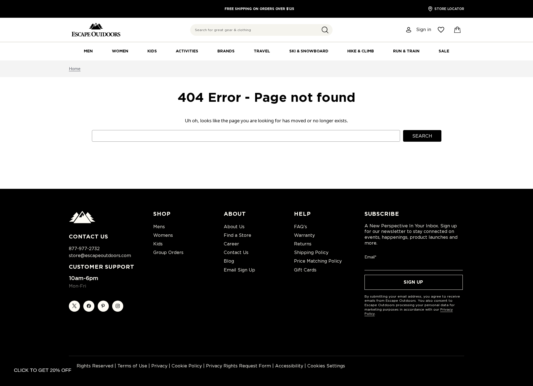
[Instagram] (117, 306)
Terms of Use (132, 366)
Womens (163, 235)
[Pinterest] (103, 306)
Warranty (304, 235)
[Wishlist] (441, 30)
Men (88, 51)
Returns (302, 244)
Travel (262, 51)
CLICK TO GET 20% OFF (42, 370)
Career (231, 244)
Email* (370, 257)
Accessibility (289, 366)
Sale (444, 51)
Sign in (423, 29)
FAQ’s (300, 226)
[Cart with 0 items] (457, 30)
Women (120, 51)
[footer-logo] (82, 222)
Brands (226, 51)
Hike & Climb (360, 51)
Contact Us (236, 252)
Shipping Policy (311, 252)
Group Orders (168, 252)
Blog (229, 261)
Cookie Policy (187, 366)
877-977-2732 (84, 248)
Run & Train (406, 51)
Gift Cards (305, 270)
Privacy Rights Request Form (238, 366)
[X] (74, 306)
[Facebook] (88, 306)
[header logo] (96, 30)
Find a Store (237, 235)
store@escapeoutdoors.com (100, 255)
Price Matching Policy (318, 261)
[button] (325, 30)
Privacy (159, 366)
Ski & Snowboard (308, 51)
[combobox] (261, 30)
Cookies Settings (326, 366)
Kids (152, 51)
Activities (187, 51)
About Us (234, 226)
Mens (159, 226)
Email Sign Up (239, 270)
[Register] (409, 30)
